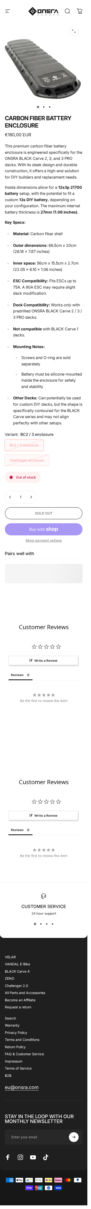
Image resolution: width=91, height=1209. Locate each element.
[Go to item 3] (49, 107)
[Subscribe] (74, 1137)
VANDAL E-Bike (17, 964)
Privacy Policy (16, 1032)
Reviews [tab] (17, 675)
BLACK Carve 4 (17, 971)
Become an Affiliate (20, 1000)
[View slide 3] (47, 924)
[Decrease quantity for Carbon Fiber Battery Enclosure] (10, 497)
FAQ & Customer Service (24, 1054)
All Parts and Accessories (25, 993)
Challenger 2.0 (16, 986)
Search (10, 1018)
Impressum (13, 1061)
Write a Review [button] (46, 660)
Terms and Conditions (22, 1040)
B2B (8, 1075)
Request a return (18, 1007)
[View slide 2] (41, 924)
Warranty (12, 1025)
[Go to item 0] (38, 107)
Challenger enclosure (27, 460)
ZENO (9, 978)
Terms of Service (18, 1068)
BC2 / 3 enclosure (24, 445)
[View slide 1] (35, 924)
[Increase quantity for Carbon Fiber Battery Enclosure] (31, 497)
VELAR (10, 957)
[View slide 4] (52, 924)
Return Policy (15, 1047)
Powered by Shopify (62, 1197)
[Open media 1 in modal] (74, 31)
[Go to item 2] (44, 107)
